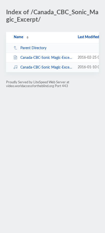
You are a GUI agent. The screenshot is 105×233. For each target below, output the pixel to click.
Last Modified (88, 37)
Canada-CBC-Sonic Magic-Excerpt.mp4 (46, 67)
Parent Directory (33, 48)
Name (18, 37)
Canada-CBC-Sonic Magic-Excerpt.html (46, 58)
